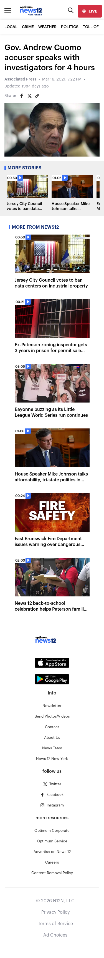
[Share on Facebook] (21, 96)
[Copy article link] (37, 96)
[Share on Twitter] (29, 96)
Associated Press (20, 79)
